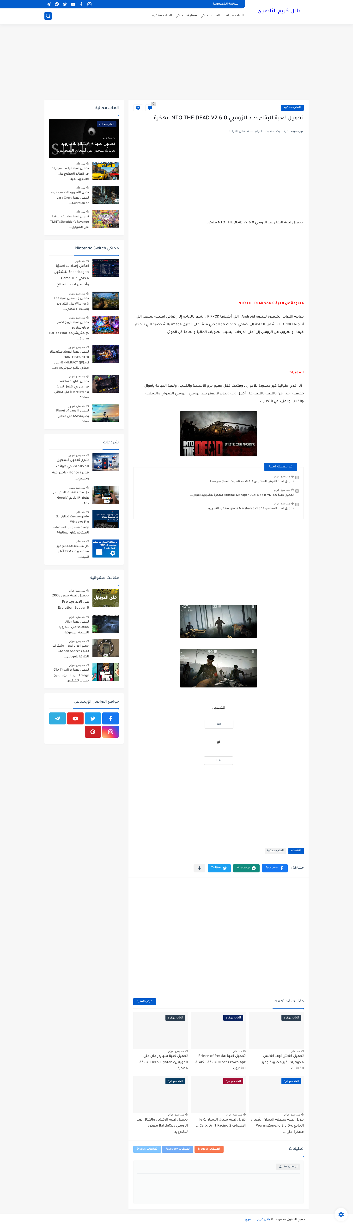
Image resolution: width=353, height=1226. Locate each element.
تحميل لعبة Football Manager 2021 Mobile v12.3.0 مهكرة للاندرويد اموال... (242, 495)
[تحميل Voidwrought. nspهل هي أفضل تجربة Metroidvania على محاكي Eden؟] (105, 384)
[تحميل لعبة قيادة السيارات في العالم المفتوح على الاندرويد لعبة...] (105, 171)
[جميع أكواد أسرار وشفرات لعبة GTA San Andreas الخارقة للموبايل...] (105, 648)
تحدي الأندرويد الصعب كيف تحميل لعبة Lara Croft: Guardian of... (70, 198)
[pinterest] (57, 4)
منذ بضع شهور (77, 293)
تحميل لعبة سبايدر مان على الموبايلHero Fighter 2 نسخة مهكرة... (164, 1062)
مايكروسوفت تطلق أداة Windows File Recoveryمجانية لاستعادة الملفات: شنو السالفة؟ (71, 525)
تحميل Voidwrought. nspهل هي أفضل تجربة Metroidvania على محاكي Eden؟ (71, 389)
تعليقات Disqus (147, 1149)
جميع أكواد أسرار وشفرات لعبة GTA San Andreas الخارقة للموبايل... (70, 651)
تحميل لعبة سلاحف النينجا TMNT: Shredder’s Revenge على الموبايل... (69, 222)
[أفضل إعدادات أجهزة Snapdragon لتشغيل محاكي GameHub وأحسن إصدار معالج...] (105, 268)
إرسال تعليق (288, 1166)
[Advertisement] (176, 62)
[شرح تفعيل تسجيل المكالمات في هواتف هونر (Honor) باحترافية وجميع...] (105, 462)
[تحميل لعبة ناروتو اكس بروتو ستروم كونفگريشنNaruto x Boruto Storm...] (105, 325)
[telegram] (48, 4)
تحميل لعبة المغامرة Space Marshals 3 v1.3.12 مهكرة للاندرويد (250, 508)
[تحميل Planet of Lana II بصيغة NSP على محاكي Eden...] (105, 413)
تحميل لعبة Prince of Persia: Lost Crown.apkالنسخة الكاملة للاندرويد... (220, 1062)
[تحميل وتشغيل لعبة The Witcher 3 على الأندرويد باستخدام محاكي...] (105, 301)
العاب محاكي (210, 16)
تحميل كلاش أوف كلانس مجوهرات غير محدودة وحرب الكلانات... (282, 1062)
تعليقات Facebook (178, 1149)
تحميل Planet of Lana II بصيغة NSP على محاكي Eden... (72, 416)
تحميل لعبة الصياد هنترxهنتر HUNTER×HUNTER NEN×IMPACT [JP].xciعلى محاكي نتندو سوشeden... (69, 360)
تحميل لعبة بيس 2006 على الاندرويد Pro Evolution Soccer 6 (70, 602)
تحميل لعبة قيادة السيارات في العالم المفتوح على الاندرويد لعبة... (70, 174)
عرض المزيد (144, 1001)
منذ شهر (80, 261)
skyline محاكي (186, 16)
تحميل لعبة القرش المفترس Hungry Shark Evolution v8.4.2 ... (250, 482)
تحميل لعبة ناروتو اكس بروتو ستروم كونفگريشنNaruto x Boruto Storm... (69, 330)
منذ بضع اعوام (282, 476)
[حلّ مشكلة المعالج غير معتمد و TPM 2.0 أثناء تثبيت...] (105, 548)
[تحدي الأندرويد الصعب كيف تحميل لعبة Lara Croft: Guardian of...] (105, 195)
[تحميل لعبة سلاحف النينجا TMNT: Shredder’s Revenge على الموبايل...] (105, 219)
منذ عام (295, 1051)
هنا (219, 724)
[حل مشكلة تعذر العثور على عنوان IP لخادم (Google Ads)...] (105, 495)
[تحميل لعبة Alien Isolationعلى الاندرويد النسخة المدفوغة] (105, 624)
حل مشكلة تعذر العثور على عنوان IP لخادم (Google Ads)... (70, 498)
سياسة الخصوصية (225, 4)
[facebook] (81, 4)
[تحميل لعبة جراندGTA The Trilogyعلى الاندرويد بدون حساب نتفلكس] (105, 672)
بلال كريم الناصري (278, 11)
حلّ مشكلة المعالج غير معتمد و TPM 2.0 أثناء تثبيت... (73, 552)
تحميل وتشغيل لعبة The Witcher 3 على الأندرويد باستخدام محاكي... (71, 304)
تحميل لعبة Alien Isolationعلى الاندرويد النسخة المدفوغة (74, 627)
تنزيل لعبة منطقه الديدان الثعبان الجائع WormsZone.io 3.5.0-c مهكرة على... (277, 1126)
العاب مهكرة (162, 16)
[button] (275, 868)
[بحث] (48, 16)
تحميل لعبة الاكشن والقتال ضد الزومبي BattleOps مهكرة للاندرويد (162, 1126)
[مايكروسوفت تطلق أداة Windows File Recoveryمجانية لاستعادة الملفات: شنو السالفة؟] (105, 519)
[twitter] (65, 4)
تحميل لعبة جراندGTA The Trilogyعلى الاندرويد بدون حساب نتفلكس (71, 675)
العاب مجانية (234, 16)
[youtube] (73, 4)
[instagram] (89, 4)
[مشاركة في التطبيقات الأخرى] (199, 868)
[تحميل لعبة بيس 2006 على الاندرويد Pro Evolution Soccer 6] (105, 598)
